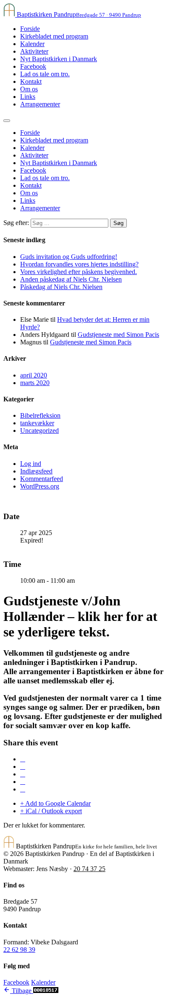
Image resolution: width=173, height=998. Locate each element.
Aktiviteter (34, 51)
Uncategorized (39, 430)
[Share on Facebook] (22, 759)
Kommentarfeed (41, 478)
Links (27, 96)
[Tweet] (22, 766)
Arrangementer (40, 104)
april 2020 (33, 375)
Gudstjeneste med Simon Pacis (118, 334)
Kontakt (31, 81)
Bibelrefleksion (40, 415)
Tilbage (21, 990)
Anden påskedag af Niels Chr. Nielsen (71, 279)
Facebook (33, 66)
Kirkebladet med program (54, 36)
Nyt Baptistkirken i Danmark (58, 58)
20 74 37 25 (89, 868)
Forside (30, 28)
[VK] (22, 781)
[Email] (22, 789)
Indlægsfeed (36, 471)
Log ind (30, 463)
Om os (29, 89)
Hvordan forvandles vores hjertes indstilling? (79, 264)
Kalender (32, 43)
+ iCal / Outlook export (51, 810)
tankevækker (37, 423)
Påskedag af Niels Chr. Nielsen (61, 286)
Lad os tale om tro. (45, 74)
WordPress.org (39, 486)
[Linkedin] (22, 774)
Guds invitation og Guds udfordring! (68, 256)
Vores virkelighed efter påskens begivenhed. (78, 271)
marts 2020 (35, 382)
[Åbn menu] (6, 120)
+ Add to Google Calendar (55, 803)
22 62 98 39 (19, 949)
